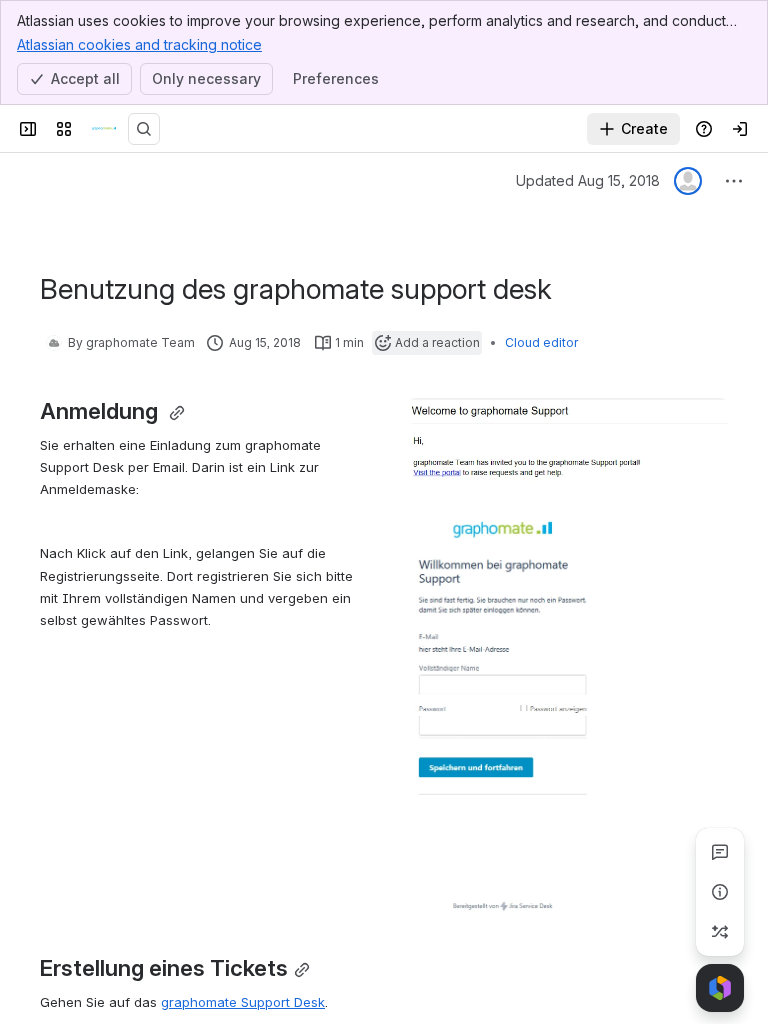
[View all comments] (720, 852)
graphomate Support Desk (243, 1002)
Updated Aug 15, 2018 (588, 180)
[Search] (144, 129)
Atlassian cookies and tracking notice (139, 44)
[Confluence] (104, 129)
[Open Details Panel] (720, 892)
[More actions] (734, 181)
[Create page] (720, 932)
